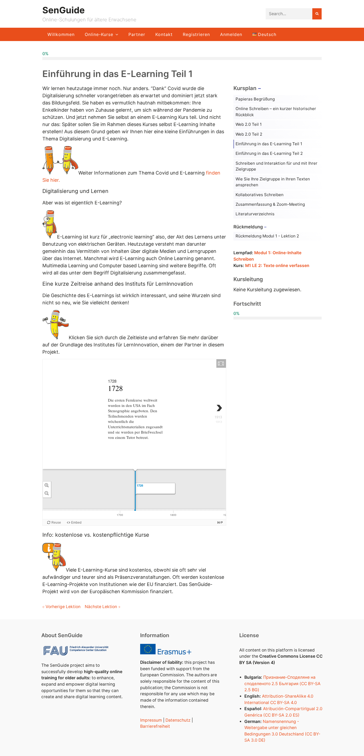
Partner (136, 34)
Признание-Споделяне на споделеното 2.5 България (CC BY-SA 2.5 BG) (282, 683)
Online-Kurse (99, 34)
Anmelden (231, 34)
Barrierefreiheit (155, 726)
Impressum (151, 720)
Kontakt (164, 34)
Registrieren (196, 34)
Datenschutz (178, 720)
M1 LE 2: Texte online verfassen (277, 265)
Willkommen (61, 34)
